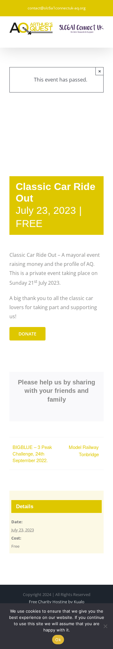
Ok (58, 639)
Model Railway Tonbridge (84, 450)
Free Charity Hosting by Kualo (56, 601)
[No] (105, 626)
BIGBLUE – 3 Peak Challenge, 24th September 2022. (32, 453)
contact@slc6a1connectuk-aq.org (57, 8)
